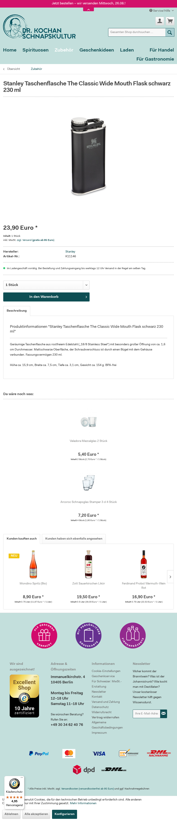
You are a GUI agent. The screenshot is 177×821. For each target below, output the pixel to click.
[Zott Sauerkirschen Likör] (88, 564)
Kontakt (97, 697)
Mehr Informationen (83, 803)
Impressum (99, 733)
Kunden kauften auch (22, 538)
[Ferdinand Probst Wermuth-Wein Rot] (143, 564)
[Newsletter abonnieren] (163, 714)
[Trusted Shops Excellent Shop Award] (27, 696)
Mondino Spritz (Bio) (33, 583)
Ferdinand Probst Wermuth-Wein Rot (144, 586)
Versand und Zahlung (106, 702)
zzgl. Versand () (35, 240)
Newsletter (99, 692)
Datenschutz (100, 707)
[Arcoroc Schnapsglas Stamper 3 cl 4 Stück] (88, 483)
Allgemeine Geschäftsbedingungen (107, 725)
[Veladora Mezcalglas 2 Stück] (88, 422)
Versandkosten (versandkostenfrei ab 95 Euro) (87, 789)
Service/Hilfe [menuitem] (161, 11)
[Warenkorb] (170, 21)
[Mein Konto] (159, 21)
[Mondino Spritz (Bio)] (33, 564)
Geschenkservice (103, 676)
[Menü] (21, 778)
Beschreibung (17, 310)
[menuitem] (141, 32)
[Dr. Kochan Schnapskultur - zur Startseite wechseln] (38, 26)
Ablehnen (11, 814)
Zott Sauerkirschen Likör (88, 583)
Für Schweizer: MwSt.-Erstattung (107, 684)
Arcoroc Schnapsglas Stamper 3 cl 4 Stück (88, 502)
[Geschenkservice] (44, 635)
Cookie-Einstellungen (106, 671)
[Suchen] (169, 32)
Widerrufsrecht (102, 712)
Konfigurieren (64, 814)
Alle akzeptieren (36, 814)
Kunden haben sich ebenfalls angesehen (73, 538)
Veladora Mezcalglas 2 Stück (88, 441)
